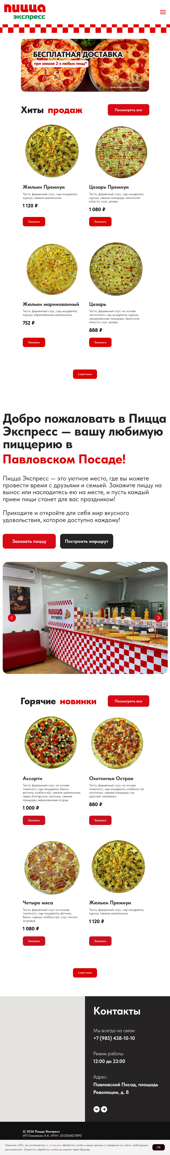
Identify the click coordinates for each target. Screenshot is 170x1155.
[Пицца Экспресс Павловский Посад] (97, 1109)
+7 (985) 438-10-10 (114, 1038)
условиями (55, 1145)
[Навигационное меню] (163, 12)
